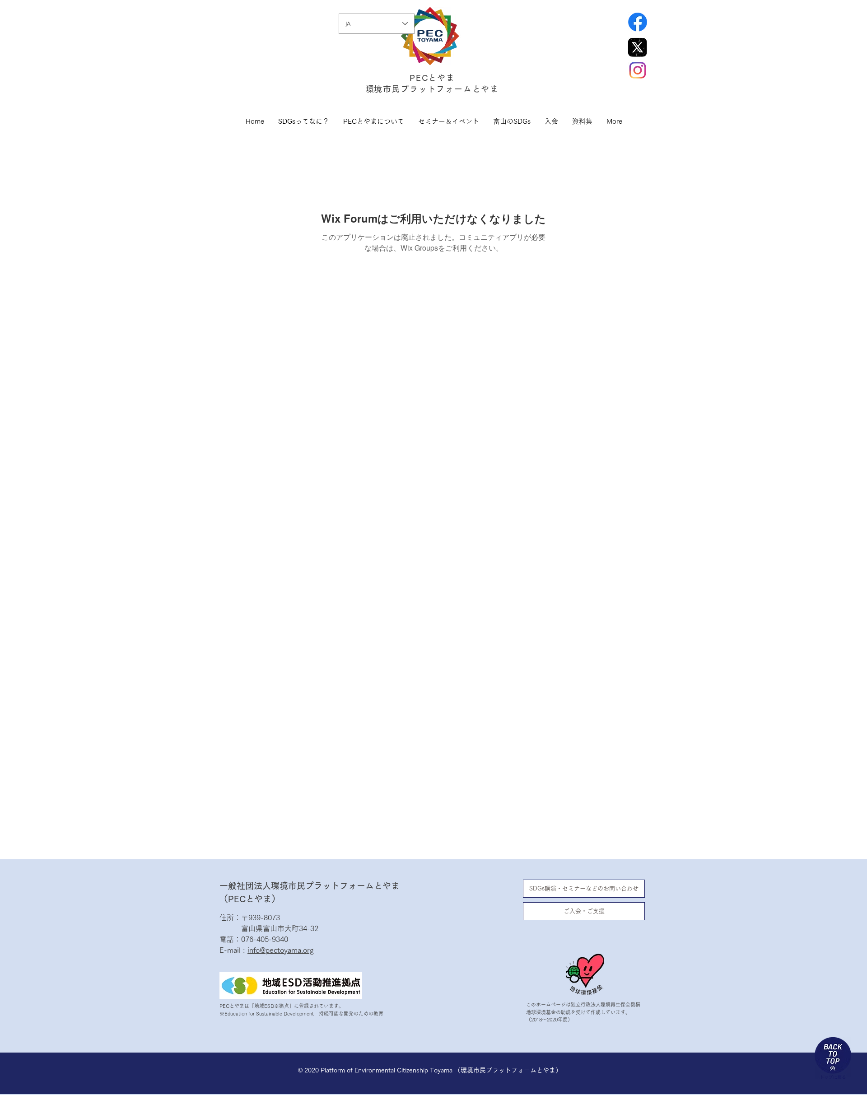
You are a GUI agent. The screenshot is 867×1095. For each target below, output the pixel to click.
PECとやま (432, 78)
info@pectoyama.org (280, 950)
